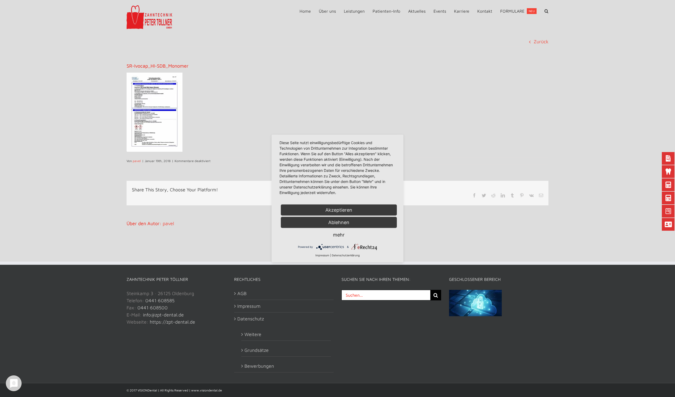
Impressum (249, 306)
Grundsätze (256, 350)
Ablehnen (338, 222)
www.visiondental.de (206, 390)
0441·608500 (152, 307)
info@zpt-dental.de (163, 315)
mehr (339, 235)
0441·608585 (160, 300)
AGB (242, 293)
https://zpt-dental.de (172, 322)
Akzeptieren (338, 210)
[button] (546, 11)
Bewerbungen (259, 366)
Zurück (541, 41)
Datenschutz (250, 319)
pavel (137, 161)
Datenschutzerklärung (346, 255)
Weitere (252, 334)
